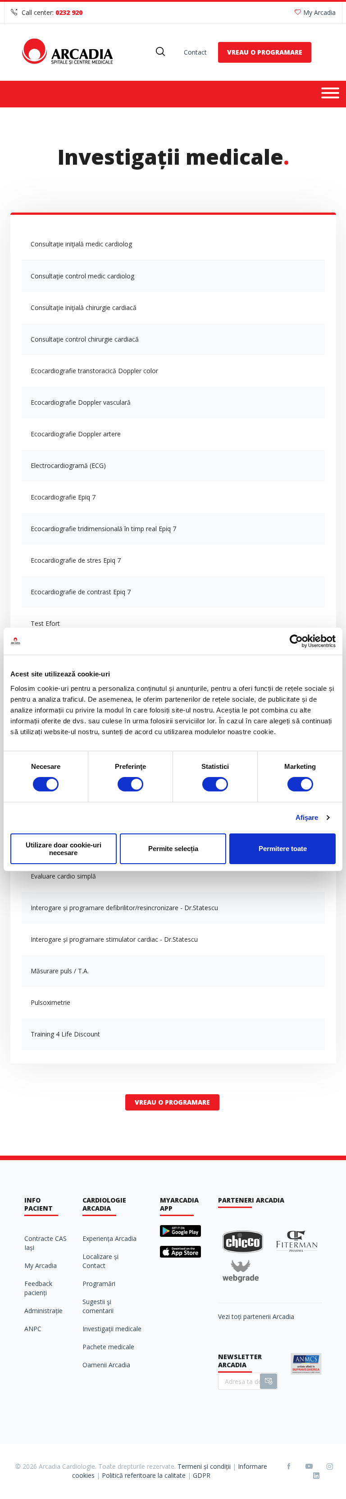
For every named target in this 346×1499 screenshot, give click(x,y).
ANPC (32, 1328)
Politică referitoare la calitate (144, 1475)
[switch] (130, 784)
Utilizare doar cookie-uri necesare (63, 848)
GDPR (201, 1475)
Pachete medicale (108, 1346)
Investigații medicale (111, 1328)
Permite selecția (173, 848)
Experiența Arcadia (109, 1238)
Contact (195, 52)
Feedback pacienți (38, 1288)
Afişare (307, 817)
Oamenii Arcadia (106, 1364)
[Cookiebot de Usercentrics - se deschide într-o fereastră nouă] (296, 641)
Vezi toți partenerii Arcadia (256, 1316)
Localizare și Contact (100, 1261)
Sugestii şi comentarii (98, 1306)
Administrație (43, 1310)
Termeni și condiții (204, 1466)
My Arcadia (319, 12)
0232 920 (68, 12)
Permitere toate (283, 848)
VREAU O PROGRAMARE (264, 52)
